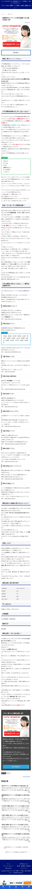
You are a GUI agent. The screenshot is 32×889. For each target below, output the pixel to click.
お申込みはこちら (24, 863)
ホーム (8, 863)
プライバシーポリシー (8, 866)
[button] (29, 459)
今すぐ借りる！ (16, 766)
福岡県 (4, 773)
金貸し (9, 773)
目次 (14, 52)
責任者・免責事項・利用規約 (24, 866)
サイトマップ (24, 868)
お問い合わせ (8, 868)
